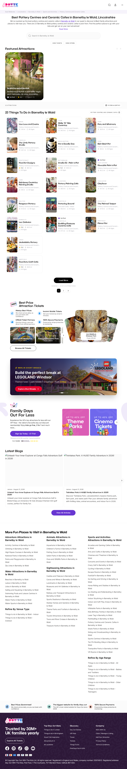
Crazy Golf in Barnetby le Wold (100, 565)
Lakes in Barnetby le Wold (15, 583)
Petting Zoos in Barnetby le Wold (60, 552)
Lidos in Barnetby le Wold (15, 586)
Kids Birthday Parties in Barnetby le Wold (104, 612)
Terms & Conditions (103, 745)
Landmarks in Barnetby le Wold (59, 583)
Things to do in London (52, 730)
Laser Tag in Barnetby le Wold (100, 615)
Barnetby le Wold (34, 12)
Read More (63, 29)
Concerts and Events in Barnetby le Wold (104, 562)
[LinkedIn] (14, 748)
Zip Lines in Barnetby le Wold (17, 566)
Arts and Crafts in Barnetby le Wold (102, 552)
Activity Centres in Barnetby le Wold (19, 545)
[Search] (109, 5)
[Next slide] (120, 48)
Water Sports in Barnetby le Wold (18, 603)
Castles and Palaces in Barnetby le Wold (63, 576)
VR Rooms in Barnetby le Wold (100, 652)
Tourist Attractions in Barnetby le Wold (62, 616)
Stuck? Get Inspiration (51, 737)
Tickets (72, 741)
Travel (72, 737)
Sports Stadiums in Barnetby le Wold (61, 599)
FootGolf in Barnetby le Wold (99, 575)
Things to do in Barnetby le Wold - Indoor (22, 614)
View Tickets (57, 43)
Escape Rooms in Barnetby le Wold (102, 572)
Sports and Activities (50, 12)
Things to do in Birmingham (53, 733)
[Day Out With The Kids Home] (10, 5)
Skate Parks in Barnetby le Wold (101, 629)
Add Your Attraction (103, 737)
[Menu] (122, 5)
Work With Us (100, 730)
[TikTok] (20, 748)
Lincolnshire (21, 12)
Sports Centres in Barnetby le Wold (102, 639)
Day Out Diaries (75, 730)
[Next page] (68, 291)
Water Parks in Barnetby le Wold (18, 600)
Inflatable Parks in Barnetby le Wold (102, 608)
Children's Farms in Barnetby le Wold (61, 549)
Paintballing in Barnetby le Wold (101, 619)
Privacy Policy (101, 741)
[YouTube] (33, 748)
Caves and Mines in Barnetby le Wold (62, 579)
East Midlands (10, 12)
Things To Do (74, 745)
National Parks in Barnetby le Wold (19, 556)
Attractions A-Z (49, 741)
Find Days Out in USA (77, 748)
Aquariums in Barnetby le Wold (59, 545)
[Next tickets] (63, 335)
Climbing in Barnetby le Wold (17, 549)
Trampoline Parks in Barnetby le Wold (103, 648)
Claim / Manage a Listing (104, 733)
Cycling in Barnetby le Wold (99, 569)
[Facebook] (7, 748)
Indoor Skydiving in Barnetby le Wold (103, 598)
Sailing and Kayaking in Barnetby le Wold (21, 590)
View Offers (70, 43)
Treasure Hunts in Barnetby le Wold (61, 626)
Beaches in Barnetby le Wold (16, 579)
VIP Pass (73, 733)
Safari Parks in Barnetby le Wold (60, 556)
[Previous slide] (117, 48)
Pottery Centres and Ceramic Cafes (72, 12)
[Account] (115, 5)
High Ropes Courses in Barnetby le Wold (21, 552)
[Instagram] (27, 748)
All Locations (48, 745)
